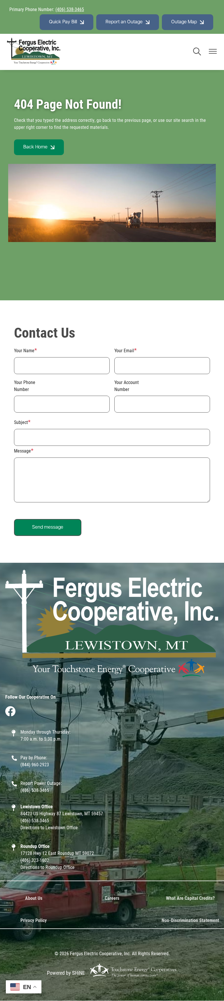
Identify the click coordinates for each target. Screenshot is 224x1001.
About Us (33, 898)
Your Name (24, 350)
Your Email (124, 350)
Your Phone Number (24, 385)
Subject (21, 422)
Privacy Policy (33, 920)
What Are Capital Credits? (190, 898)
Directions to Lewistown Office (49, 827)
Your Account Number (126, 385)
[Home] (34, 51)
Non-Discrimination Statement (190, 920)
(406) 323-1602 (34, 860)
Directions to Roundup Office (47, 867)
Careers (112, 898)
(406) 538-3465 (69, 9)
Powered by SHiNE (66, 972)
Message (22, 451)
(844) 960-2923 (34, 764)
